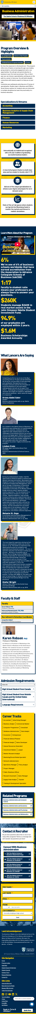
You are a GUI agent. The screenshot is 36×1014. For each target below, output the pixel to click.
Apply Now (4, 965)
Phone (5, 905)
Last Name (7, 893)
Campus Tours (5, 972)
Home (3, 961)
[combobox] (7, 907)
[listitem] (17, 607)
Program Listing (6, 963)
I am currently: (9, 910)
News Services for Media (8, 986)
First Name (7, 887)
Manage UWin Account (7, 988)
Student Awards (6, 970)
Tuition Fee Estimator (7, 990)
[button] (18, 106)
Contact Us (4, 977)
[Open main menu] (34, 2)
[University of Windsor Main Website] (28, 949)
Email (5, 899)
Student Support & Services (9, 968)
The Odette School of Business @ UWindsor (18, 16)
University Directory (7, 983)
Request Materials (6, 975)
